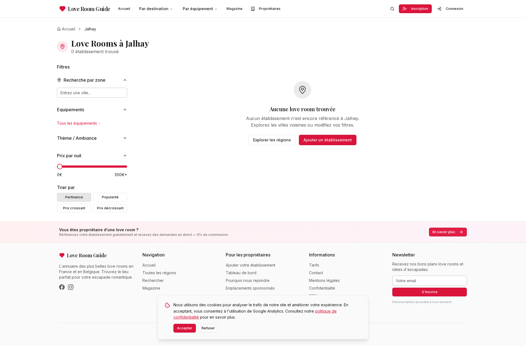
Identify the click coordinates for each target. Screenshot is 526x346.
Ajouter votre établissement (250, 265)
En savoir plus (444, 232)
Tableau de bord (241, 272)
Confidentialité (322, 288)
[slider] (59, 166)
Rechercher (153, 280)
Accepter (184, 328)
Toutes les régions (159, 272)
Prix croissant (74, 208)
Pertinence (74, 197)
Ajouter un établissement (328, 140)
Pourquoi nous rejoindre (248, 280)
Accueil (124, 9)
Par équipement (198, 8)
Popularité (110, 197)
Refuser (208, 328)
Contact (316, 272)
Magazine (234, 9)
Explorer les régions (272, 140)
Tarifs (314, 265)
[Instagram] (70, 287)
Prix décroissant (110, 208)
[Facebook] (62, 287)
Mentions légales (324, 280)
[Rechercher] (392, 9)
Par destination (153, 8)
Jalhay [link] (90, 29)
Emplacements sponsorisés (250, 288)
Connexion (454, 9)
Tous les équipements (77, 123)
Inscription (419, 9)
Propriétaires (270, 9)
